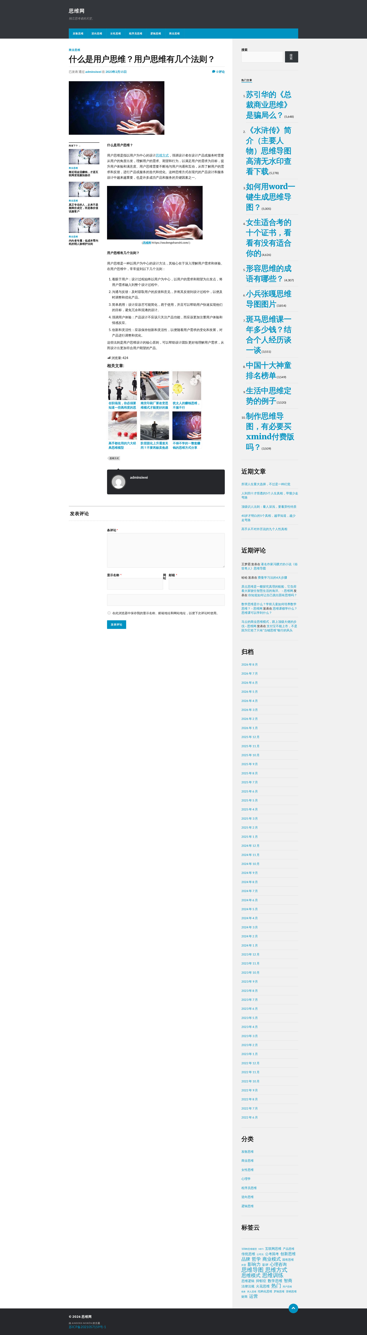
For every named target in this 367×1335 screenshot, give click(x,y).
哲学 (256, 1259)
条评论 (112, 530)
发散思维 (78, 33)
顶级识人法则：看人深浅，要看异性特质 (268, 506)
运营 (253, 1296)
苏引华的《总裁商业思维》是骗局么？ (268, 105)
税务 (243, 1291)
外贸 (243, 1265)
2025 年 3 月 (249, 818)
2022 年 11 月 (250, 1072)
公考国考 (272, 1254)
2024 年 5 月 (249, 909)
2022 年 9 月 (249, 1090)
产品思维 (288, 1248)
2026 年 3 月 (249, 709)
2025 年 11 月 (250, 746)
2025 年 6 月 (249, 791)
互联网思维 (273, 1249)
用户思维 (287, 1286)
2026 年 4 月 (249, 700)
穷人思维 (251, 1291)
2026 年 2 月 (249, 718)
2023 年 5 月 (249, 1017)
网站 (164, 576)
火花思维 (263, 1286)
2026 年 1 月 (249, 728)
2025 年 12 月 (250, 737)
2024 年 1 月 (249, 945)
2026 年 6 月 (249, 682)
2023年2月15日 (116, 71)
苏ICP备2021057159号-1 (87, 1327)
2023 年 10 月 (250, 972)
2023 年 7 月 (249, 999)
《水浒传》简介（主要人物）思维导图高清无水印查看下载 (268, 150)
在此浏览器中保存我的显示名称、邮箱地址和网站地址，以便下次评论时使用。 (165, 613)
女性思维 (115, 33)
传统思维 (248, 1254)
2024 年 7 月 (249, 891)
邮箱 (173, 575)
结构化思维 (265, 1291)
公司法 (260, 1254)
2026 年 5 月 (249, 691)
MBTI (261, 1249)
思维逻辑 (247, 1281)
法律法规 (247, 1286)
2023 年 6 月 (249, 1008)
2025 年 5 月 (249, 800)
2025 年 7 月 (249, 782)
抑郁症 (261, 1281)
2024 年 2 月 (249, 936)
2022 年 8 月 (249, 1099)
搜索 (244, 49)
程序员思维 (135, 33)
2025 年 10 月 (250, 755)
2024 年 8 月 (249, 882)
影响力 (254, 1264)
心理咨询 (278, 1264)
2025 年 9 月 (249, 764)
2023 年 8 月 (249, 990)
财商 (244, 1296)
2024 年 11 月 (250, 854)
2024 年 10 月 (250, 863)
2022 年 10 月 (250, 1081)
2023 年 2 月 (249, 1045)
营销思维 (291, 1291)
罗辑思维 (279, 1291)
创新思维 (288, 1253)
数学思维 (275, 1280)
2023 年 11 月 (250, 963)
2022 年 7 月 (249, 1108)
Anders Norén (82, 1323)
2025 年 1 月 (249, 836)
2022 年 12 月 (250, 1063)
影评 (265, 1264)
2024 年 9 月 (249, 872)
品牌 (245, 1259)
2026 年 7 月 (249, 673)
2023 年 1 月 (249, 1054)
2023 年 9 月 (249, 981)
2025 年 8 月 (249, 773)
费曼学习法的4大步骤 (272, 577)
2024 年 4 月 (249, 918)
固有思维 (288, 1259)
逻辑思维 (155, 33)
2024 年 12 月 (250, 845)
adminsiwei (93, 71)
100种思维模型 (249, 1248)
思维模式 (251, 1275)
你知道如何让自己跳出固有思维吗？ (272, 595)
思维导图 (252, 1269)
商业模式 (271, 1259)
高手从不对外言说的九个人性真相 (264, 529)
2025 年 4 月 (249, 809)
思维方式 (162, 155)
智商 (288, 1280)
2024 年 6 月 (249, 900)
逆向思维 (97, 33)
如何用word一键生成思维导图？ (270, 197)
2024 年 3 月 (249, 927)
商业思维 (174, 33)
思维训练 (272, 1275)
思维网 (77, 11)
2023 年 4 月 (249, 1026)
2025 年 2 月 (249, 827)
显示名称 (114, 575)
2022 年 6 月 (249, 1117)
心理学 (246, 1178)
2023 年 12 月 (250, 954)
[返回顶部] (293, 1308)
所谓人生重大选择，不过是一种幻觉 (265, 484)
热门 (276, 1285)
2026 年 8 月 (249, 664)
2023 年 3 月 (249, 1036)
